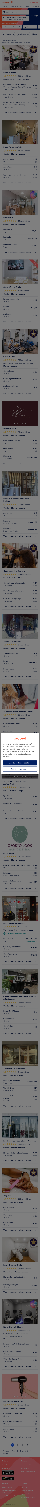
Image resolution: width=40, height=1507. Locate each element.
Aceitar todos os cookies (20, 763)
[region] (20, 753)
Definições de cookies (20, 769)
